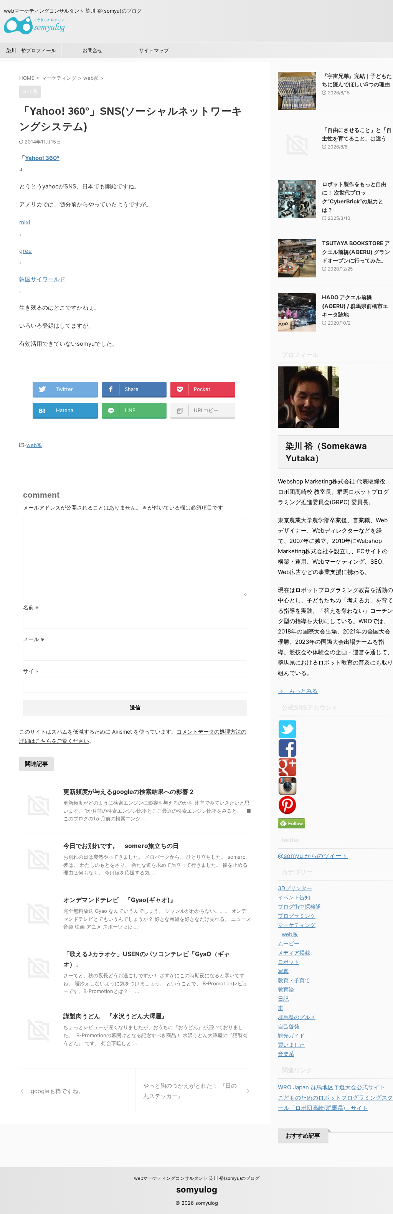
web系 (34, 445)
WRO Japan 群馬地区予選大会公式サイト (331, 1087)
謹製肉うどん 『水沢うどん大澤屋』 (115, 1016)
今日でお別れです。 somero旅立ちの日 (121, 845)
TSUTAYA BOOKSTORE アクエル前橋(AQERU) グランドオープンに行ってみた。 (356, 252)
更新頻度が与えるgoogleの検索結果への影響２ (129, 791)
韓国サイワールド (42, 279)
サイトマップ (154, 50)
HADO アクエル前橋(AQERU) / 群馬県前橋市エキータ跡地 (355, 306)
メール (33, 639)
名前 (31, 607)
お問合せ (92, 50)
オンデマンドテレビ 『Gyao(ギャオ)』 (119, 900)
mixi (24, 222)
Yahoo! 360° (42, 158)
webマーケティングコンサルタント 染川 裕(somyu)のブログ (196, 1178)
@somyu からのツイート (313, 855)
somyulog (196, 1189)
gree (25, 250)
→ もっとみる (298, 690)
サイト (31, 671)
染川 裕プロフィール (31, 50)
